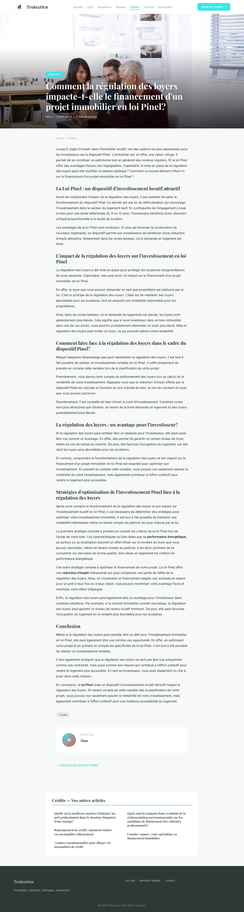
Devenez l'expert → (214, 6)
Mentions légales (150, 880)
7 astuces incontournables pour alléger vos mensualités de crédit (82, 845)
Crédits (134, 6)
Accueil (78, 6)
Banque (120, 6)
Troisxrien (37, 7)
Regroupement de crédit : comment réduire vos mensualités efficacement (83, 832)
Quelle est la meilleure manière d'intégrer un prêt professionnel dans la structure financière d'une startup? (85, 817)
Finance (149, 6)
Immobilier (165, 6)
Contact (170, 880)
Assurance (104, 6)
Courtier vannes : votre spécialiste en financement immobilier (152, 836)
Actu (90, 6)
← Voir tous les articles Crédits (77, 765)
